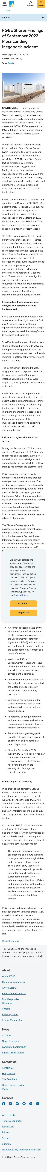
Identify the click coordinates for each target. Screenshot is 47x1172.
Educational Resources (14, 993)
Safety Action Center (13, 1052)
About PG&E (8, 976)
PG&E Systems (10, 1014)
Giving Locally (9, 987)
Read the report (10, 941)
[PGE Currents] (37, 1103)
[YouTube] (24, 1103)
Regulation (8, 1126)
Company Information (13, 982)
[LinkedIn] (17, 1103)
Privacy (6, 1132)
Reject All (23, 613)
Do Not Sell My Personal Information (21, 1149)
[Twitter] (10, 1103)
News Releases (10, 1041)
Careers (6, 1008)
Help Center (8, 1073)
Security (6, 1138)
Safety (11, 63)
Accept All (23, 603)
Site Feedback (9, 1079)
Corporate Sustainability (14, 1046)
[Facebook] (4, 1103)
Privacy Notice (20, 595)
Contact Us (8, 1067)
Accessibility (8, 1115)
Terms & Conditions (12, 1120)
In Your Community (12, 1020)
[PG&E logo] (12, 4)
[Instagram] (31, 1103)
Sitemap (6, 1143)
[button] (4, 4)
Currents (6, 1035)
